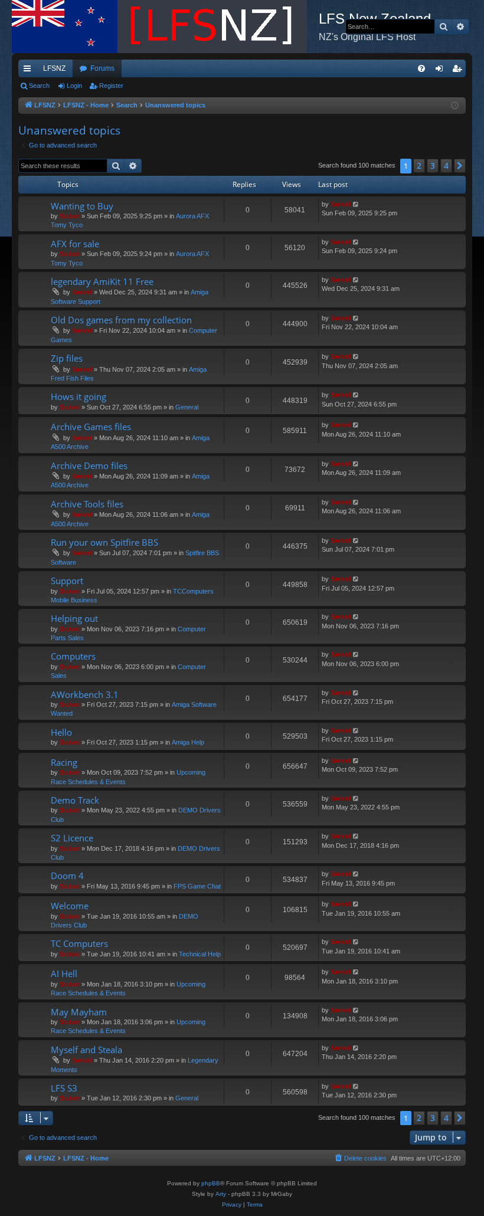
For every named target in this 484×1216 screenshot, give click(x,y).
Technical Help (200, 954)
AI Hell (64, 973)
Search (39, 85)
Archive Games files (91, 426)
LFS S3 (64, 1088)
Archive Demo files (89, 465)
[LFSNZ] (165, 26)
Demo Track (75, 800)
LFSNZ (54, 68)
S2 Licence (72, 838)
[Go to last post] (356, 204)
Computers (73, 656)
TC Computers (79, 943)
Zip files (67, 358)
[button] (460, 166)
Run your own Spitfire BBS (104, 542)
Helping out (74, 618)
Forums (102, 68)
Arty (220, 1194)
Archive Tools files (87, 504)
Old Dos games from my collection (121, 320)
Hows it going (78, 396)
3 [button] (432, 165)
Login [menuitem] (441, 70)
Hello (61, 732)
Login (74, 85)
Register (111, 85)
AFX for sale (75, 244)
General (186, 407)
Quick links (29, 70)
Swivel (70, 215)
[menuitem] (421, 68)
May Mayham (79, 1012)
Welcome (70, 906)
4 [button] (446, 165)
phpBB (210, 1183)
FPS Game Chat (197, 886)
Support (67, 580)
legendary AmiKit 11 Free (102, 281)
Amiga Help (188, 742)
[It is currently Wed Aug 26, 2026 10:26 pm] (455, 106)
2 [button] (419, 165)
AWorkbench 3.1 (85, 694)
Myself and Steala (86, 1050)
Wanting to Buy (82, 206)
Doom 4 (67, 875)
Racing (64, 762)
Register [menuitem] (459, 70)
